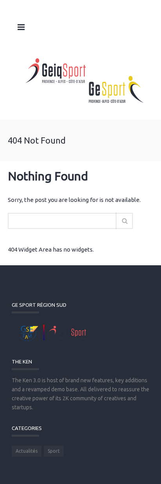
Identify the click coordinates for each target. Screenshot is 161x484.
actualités (27, 450)
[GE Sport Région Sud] (84, 80)
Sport (54, 450)
